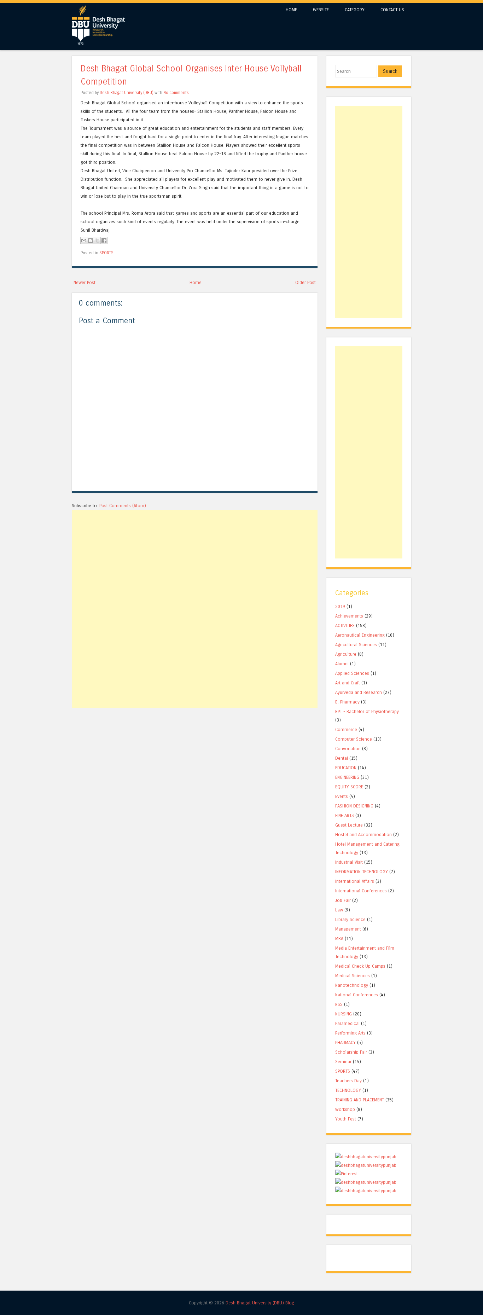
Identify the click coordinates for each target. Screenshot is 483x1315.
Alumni (342, 663)
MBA (339, 938)
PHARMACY (345, 1042)
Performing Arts (350, 1033)
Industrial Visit (349, 862)
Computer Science (353, 739)
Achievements (349, 616)
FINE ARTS (344, 815)
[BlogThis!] (90, 240)
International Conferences (361, 890)
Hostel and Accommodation (363, 834)
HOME (291, 9)
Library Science (350, 919)
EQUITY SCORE (349, 786)
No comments (176, 92)
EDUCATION (345, 767)
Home (196, 282)
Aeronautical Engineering (360, 635)
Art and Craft (347, 682)
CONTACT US (392, 9)
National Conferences (356, 994)
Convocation (348, 748)
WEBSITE (321, 9)
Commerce (346, 729)
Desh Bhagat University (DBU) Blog (260, 1302)
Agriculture (345, 654)
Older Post (305, 282)
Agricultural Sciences (356, 644)
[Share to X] (97, 240)
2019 (340, 606)
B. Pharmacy (347, 702)
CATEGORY (355, 9)
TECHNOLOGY (348, 1090)
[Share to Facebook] (103, 240)
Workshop (345, 1109)
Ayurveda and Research (358, 692)
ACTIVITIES (345, 625)
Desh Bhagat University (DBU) (127, 92)
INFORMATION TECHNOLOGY (361, 871)
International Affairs (354, 881)
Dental (341, 758)
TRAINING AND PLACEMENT (359, 1099)
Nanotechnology (351, 985)
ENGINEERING (347, 777)
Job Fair (343, 900)
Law (339, 910)
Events (341, 796)
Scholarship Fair (351, 1052)
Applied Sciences (352, 673)
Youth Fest (345, 1119)
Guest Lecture (349, 825)
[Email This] (83, 240)
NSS (339, 1004)
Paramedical (347, 1023)
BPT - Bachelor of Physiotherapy (367, 711)
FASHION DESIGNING (354, 806)
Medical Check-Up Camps (360, 966)
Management (348, 929)
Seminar (343, 1061)
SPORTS (106, 252)
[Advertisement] (195, 559)
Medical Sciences (352, 975)
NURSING (343, 1013)
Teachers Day (348, 1080)
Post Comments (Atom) (122, 505)
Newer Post (84, 282)
